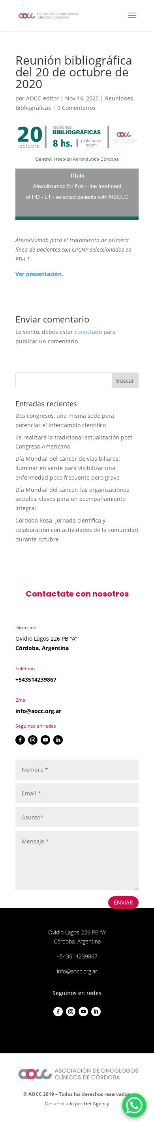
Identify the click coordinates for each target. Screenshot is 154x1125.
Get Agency (96, 1103)
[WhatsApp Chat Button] (134, 1105)
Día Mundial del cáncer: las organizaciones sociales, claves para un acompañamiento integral (72, 499)
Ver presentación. (39, 274)
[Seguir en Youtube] (45, 740)
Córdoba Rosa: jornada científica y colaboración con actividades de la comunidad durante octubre (76, 530)
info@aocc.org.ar (38, 711)
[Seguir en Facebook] (20, 740)
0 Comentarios (76, 107)
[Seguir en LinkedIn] (58, 740)
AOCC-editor (42, 98)
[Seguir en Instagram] (33, 740)
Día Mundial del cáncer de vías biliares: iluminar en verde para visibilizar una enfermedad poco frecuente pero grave (67, 468)
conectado (88, 331)
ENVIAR (123, 902)
